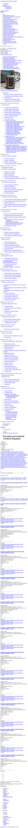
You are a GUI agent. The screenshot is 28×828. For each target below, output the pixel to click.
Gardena (3, 446)
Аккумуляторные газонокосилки (10, 262)
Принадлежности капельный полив (14, 224)
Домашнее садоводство (9, 361)
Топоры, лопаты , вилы (8, 35)
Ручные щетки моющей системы (11, 381)
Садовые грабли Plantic (11, 419)
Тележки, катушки (6, 450)
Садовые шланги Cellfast (9, 120)
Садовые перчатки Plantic (11, 413)
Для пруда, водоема (7, 37)
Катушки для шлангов (9, 158)
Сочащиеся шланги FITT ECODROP (14, 142)
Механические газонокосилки (11, 260)
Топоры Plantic (7, 404)
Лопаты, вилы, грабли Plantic (10, 414)
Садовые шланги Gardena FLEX (11, 110)
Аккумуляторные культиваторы (10, 64)
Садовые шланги (7, 17)
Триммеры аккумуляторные (9, 59)
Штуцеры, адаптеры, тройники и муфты (13, 94)
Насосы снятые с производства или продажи (14, 251)
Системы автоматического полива (10, 23)
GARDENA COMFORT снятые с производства (16, 148)
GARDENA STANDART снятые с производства (16, 146)
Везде (4, 14)
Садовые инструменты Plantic (6, 820)
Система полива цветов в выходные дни (13, 215)
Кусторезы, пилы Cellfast (9, 299)
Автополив (5, 425)
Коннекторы (6, 92)
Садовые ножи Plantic (10, 397)
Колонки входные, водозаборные (11, 233)
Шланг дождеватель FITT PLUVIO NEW (15, 143)
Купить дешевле (6, 423)
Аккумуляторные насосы (10, 242)
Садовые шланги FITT (9, 136)
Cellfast (3, 445)
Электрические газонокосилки (11, 258)
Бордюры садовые (8, 364)
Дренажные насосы (8, 248)
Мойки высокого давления (9, 39)
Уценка (4, 43)
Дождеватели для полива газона (10, 22)
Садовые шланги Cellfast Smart (12, 124)
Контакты (6, 1)
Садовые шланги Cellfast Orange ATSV (14, 128)
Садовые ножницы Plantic (11, 396)
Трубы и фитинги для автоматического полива (14, 201)
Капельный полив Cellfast (10, 225)
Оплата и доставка (13, 1)
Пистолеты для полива (9, 173)
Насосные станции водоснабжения (12, 245)
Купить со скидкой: (5, 491)
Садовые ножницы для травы (9, 33)
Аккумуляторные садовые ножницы (12, 319)
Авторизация (9, 7)
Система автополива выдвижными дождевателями (15, 199)
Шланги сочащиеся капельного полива (14, 222)
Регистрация (8, 8)
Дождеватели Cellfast (9, 192)
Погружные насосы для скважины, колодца (14, 246)
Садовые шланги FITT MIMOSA (13, 141)
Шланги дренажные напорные (11, 115)
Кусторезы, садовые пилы (9, 30)
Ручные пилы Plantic (9, 405)
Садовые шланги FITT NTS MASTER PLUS (15, 137)
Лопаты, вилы (7, 337)
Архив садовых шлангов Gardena (11, 145)
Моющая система (7, 40)
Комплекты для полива (9, 171)
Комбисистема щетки (9, 353)
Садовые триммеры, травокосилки (10, 29)
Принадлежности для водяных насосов (13, 250)
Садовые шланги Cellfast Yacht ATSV (14, 130)
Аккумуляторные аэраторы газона (10, 67)
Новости (5, 804)
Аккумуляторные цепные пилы (11, 294)
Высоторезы (7, 309)
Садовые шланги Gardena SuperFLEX (12, 114)
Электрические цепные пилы (11, 296)
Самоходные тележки (8, 66)
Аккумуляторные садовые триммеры (12, 274)
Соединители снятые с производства (12, 101)
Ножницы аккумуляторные (9, 61)
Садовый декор (7, 371)
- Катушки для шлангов (10, 454)
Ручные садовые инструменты (11, 359)
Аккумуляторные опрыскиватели (10, 63)
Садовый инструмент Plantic (9, 41)
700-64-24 (4, 49)
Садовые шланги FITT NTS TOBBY (14, 139)
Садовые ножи (7, 312)
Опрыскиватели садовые (8, 20)
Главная (5, 431)
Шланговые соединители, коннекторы (11, 16)
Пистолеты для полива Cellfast (11, 176)
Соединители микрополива (12, 221)
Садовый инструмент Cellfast (10, 367)
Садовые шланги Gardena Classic (11, 109)
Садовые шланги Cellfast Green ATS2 (14, 127)
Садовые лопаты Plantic (11, 415)
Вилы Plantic (8, 418)
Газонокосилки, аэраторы (8, 28)
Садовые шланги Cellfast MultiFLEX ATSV (15, 126)
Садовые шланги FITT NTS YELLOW (14, 138)
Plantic (3, 448)
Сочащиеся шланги (8, 117)
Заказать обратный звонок (6, 51)
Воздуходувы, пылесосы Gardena (11, 329)
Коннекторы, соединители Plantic (11, 402)
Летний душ (7, 384)
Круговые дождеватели (9, 186)
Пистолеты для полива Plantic (11, 400)
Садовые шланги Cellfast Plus (12, 131)
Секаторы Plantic (8, 390)
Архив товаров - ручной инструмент (12, 369)
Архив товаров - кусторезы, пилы (12, 298)
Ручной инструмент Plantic (12, 411)
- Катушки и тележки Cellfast (7, 455)
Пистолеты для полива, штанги (10, 21)
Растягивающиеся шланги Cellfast (13, 133)
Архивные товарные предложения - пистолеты (14, 178)
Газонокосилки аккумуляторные (10, 56)
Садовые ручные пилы (9, 293)
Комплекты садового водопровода (12, 232)
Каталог (4, 53)
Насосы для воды (7, 27)
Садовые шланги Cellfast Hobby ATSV (14, 122)
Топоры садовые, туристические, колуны (13, 335)
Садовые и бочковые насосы (10, 243)
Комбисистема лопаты (9, 354)
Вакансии (5, 807)
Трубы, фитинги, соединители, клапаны (13, 235)
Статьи (4, 806)
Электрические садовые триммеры (12, 273)
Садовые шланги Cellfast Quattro (13, 132)
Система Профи (8, 97)
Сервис (2, 1)
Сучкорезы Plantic (8, 392)
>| (3, 779)
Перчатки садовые (8, 363)
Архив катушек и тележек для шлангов (13, 163)
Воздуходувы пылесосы (8, 34)
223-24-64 (12, 48)
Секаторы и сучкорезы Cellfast (11, 311)
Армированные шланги (11, 152)
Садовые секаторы (8, 306)
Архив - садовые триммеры (10, 278)
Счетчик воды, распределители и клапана (13, 96)
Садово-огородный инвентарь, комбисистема (13, 36)
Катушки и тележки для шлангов (10, 19)
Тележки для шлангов (9, 160)
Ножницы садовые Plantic (10, 394)
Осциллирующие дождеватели (11, 184)
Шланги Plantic (7, 399)
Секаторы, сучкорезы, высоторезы (10, 32)
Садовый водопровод (8, 26)
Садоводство (7, 410)
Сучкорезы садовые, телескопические (12, 307)
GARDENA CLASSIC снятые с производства (16, 147)
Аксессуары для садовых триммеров (12, 276)
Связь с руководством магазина (6, 793)
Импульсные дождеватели (10, 188)
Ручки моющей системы (9, 382)
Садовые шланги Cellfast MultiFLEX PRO (15, 121)
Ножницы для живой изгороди (13, 395)
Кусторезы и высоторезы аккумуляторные (12, 60)
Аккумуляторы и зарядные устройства (11, 68)
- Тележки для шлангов (21, 454)
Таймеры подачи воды (9, 202)
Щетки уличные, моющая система (12, 379)
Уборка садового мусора (9, 366)
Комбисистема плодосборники (11, 356)
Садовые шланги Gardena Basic (11, 107)
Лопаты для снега (8, 348)
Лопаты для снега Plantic (11, 417)
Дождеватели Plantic (8, 409)
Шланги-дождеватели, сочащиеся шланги (13, 189)
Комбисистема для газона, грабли (11, 345)
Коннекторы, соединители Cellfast (12, 99)
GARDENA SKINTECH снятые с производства (16, 149)
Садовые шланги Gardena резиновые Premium (16, 150)
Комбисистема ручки (9, 347)
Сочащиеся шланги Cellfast (12, 134)
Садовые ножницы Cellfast (10, 322)
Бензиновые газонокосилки (10, 264)
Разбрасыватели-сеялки (9, 343)
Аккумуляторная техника (8, 15)
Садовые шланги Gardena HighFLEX (12, 112)
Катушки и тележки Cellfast (10, 161)
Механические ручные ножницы (11, 321)
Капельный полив (7, 25)
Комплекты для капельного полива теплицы (14, 213)
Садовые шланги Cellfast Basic (12, 125)
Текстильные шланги (9, 118)
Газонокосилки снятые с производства (11, 266)
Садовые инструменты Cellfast (10, 42)
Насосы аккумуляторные (8, 57)
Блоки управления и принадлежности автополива (15, 204)
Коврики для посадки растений (11, 358)
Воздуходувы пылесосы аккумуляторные (12, 62)
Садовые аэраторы (8, 265)
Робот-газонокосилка (8, 261)
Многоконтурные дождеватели (11, 191)
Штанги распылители (9, 174)
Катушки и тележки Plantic (10, 407)
